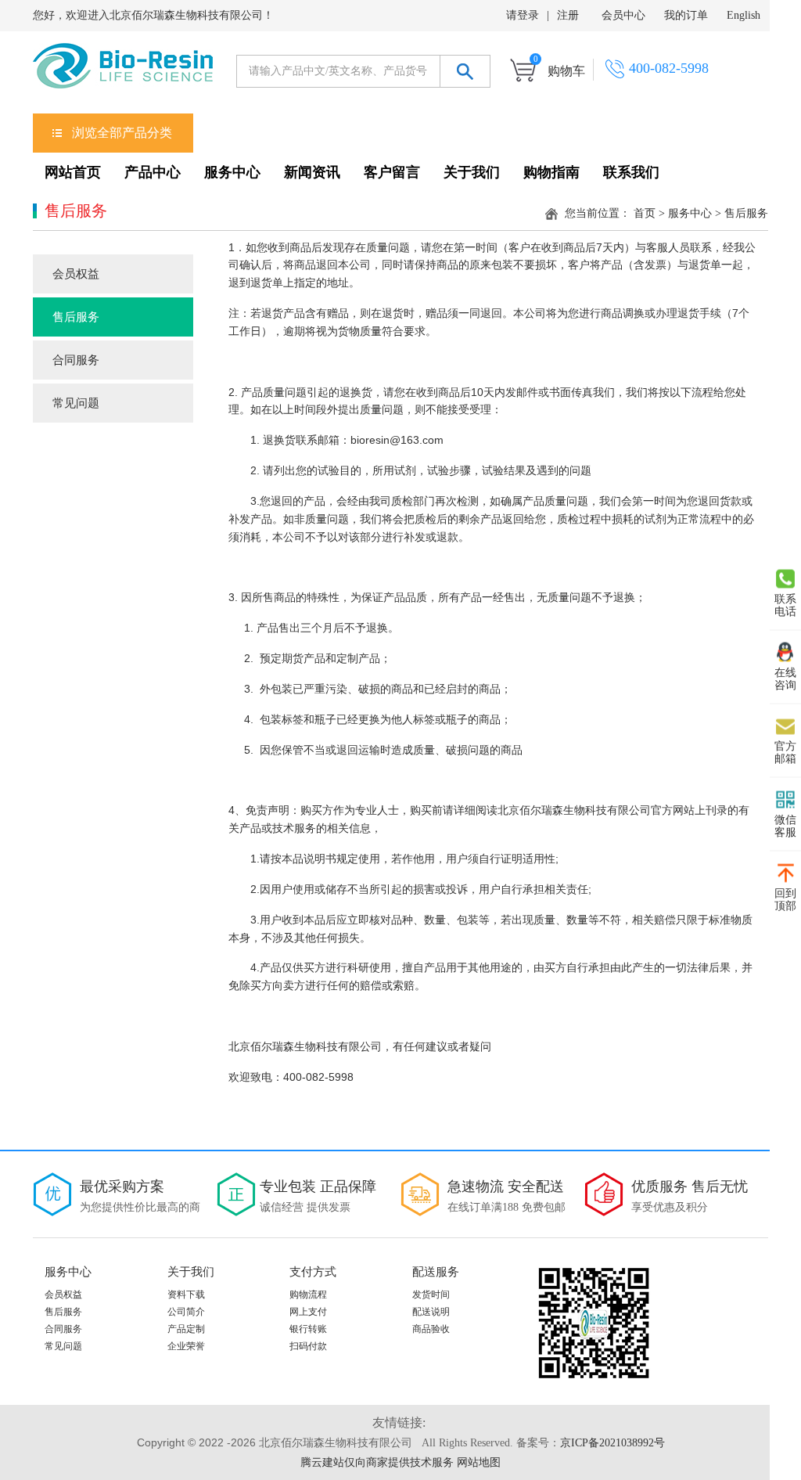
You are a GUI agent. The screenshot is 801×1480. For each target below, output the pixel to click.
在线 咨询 (785, 678)
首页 (645, 213)
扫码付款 (308, 1346)
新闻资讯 (312, 172)
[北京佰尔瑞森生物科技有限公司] (122, 72)
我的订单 (686, 15)
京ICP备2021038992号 (612, 1443)
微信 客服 (785, 825)
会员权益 (75, 274)
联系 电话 (785, 604)
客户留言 (392, 172)
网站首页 (73, 172)
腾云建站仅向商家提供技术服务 (377, 1462)
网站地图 (479, 1462)
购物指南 (551, 172)
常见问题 (75, 403)
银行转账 (308, 1328)
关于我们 (472, 172)
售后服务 (75, 317)
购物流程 (308, 1294)
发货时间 (431, 1294)
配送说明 (431, 1311)
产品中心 (152, 172)
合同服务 (75, 360)
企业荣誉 (186, 1346)
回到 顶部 (785, 899)
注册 (568, 15)
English (743, 15)
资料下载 (186, 1294)
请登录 (522, 15)
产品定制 (186, 1328)
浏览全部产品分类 (122, 132)
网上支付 (308, 1311)
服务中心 (232, 172)
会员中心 (623, 15)
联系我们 (631, 172)
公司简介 (186, 1311)
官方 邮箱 (785, 752)
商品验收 (431, 1328)
